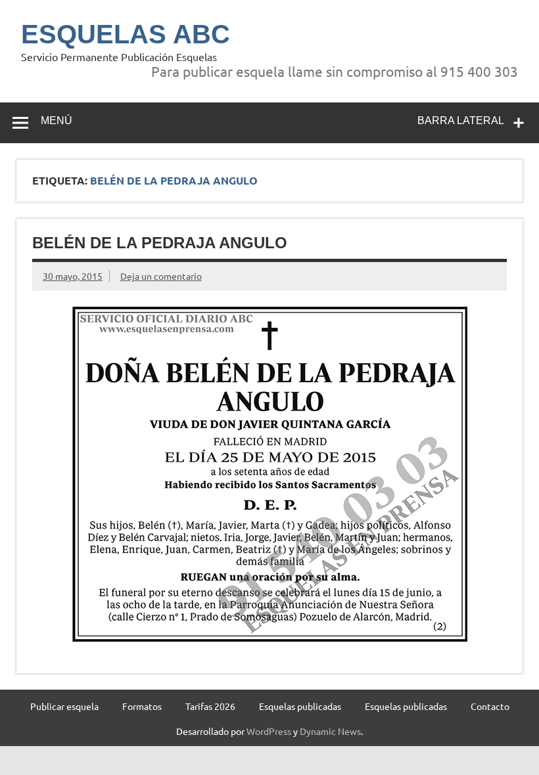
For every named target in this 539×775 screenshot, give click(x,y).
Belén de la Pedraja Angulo (159, 243)
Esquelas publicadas (300, 706)
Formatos (142, 706)
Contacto (490, 706)
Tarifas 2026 (210, 706)
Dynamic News (330, 731)
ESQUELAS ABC (125, 34)
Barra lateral (460, 120)
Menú (56, 120)
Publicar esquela (64, 706)
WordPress (268, 731)
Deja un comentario (161, 276)
